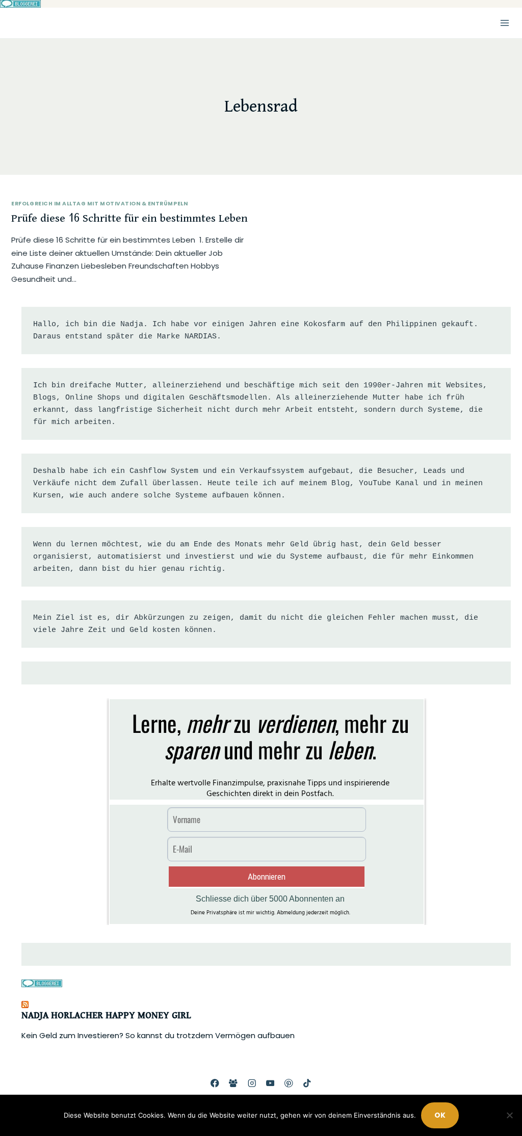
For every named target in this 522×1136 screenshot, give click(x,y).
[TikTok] (307, 1083)
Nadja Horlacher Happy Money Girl (106, 1015)
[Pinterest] (288, 1083)
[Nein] (509, 1115)
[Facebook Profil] (214, 1083)
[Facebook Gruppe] (233, 1083)
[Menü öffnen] (504, 23)
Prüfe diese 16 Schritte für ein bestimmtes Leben (129, 218)
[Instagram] (251, 1083)
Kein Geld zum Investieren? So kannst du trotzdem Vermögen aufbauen (158, 1035)
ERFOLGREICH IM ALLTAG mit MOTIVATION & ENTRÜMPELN (99, 203)
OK (440, 1115)
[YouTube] (270, 1083)
